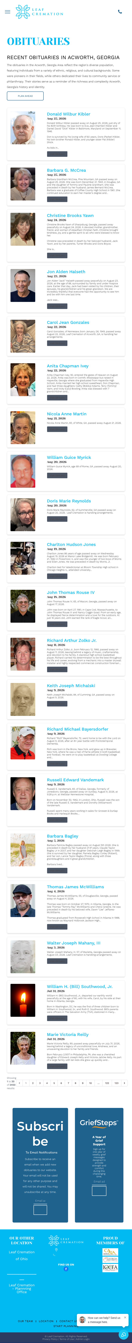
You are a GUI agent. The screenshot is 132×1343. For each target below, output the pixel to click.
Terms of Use (66, 1339)
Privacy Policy (50, 1339)
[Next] (124, 1083)
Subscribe (40, 1210)
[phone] (120, 12)
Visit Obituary (57, 154)
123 (116, 1083)
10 (90, 1083)
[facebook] (66, 1269)
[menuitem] (25, 1320)
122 (107, 1083)
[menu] (7, 11)
